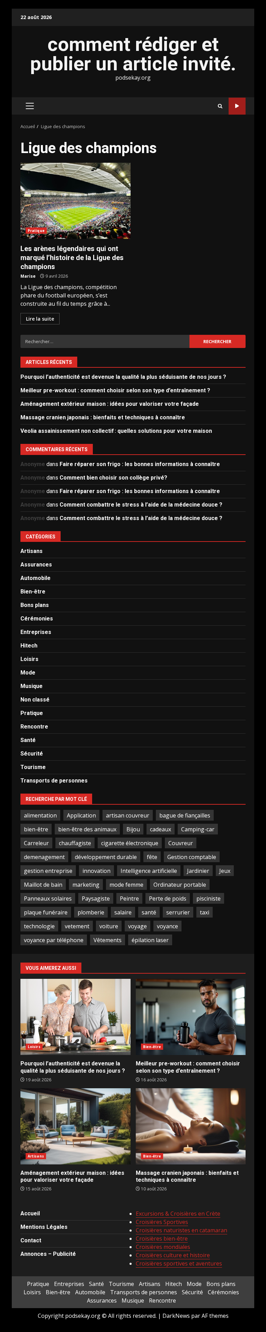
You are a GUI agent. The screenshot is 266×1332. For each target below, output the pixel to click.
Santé (28, 740)
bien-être (36, 829)
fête (152, 857)
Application (81, 815)
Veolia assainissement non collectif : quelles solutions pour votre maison (116, 431)
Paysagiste (96, 898)
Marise (28, 276)
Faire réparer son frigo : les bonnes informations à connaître (140, 464)
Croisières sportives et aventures (179, 1263)
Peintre (129, 898)
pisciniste (208, 898)
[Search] (220, 106)
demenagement (44, 857)
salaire (123, 912)
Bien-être (32, 591)
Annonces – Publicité (48, 1254)
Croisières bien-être (162, 1238)
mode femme (126, 884)
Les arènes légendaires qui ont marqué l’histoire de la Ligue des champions (75, 201)
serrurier (178, 912)
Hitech (28, 645)
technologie (39, 926)
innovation (96, 871)
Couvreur (180, 843)
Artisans (31, 551)
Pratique (36, 230)
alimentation (40, 815)
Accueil (30, 1213)
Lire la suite (40, 318)
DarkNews (176, 1316)
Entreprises (35, 632)
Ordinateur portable (179, 884)
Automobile (35, 578)
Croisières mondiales (163, 1247)
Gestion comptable (191, 857)
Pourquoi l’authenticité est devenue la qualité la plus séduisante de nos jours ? (123, 377)
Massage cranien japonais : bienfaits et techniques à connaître (102, 417)
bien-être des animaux (87, 829)
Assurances (36, 564)
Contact (30, 1240)
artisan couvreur (127, 815)
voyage (137, 926)
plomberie (91, 912)
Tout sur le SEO (237, 106)
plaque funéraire (46, 912)
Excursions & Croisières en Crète (178, 1213)
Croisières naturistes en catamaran (181, 1230)
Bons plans (34, 605)
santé (149, 912)
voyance (167, 926)
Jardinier (198, 871)
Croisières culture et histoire (173, 1255)
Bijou (133, 829)
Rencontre (34, 726)
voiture (108, 926)
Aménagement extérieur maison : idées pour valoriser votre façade (109, 404)
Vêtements (108, 940)
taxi (204, 912)
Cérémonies (36, 618)
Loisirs (29, 659)
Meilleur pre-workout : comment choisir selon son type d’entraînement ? (115, 390)
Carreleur (36, 843)
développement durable (106, 857)
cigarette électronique (129, 843)
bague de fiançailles (184, 815)
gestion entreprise (48, 871)
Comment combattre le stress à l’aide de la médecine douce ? (141, 504)
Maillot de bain (43, 884)
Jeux (224, 871)
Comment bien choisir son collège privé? (113, 477)
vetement (77, 926)
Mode (27, 672)
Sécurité (31, 753)
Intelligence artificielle (149, 871)
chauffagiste (75, 843)
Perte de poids (167, 898)
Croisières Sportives (162, 1222)
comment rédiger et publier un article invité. (133, 54)
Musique (31, 686)
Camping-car (197, 829)
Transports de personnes (54, 780)
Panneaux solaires (48, 898)
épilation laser (150, 940)
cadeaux (160, 829)
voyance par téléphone (53, 940)
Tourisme (33, 767)
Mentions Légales (44, 1227)
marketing (85, 884)
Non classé (35, 699)
